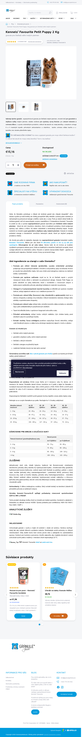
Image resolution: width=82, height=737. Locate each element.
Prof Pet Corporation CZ (30, 723)
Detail (23, 616)
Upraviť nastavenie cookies (52, 734)
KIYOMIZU (42, 723)
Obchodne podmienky (30, 2)
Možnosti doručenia (49, 159)
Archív (35, 712)
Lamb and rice (47, 542)
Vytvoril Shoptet (55, 730)
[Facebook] (58, 686)
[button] (39, 624)
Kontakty (18, 2)
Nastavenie (19, 372)
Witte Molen (55, 723)
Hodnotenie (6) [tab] (61, 204)
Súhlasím (62, 373)
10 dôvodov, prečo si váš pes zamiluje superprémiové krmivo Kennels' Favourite (40, 692)
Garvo (48, 723)
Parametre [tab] (39, 204)
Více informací (27, 368)
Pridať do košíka (32, 165)
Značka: (56, 42)
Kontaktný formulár (67, 694)
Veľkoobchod (10, 2)
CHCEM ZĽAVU (14, 727)
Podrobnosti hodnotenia (34, 41)
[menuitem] (8, 18)
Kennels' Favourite (16, 242)
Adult (38, 542)
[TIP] (58, 575)
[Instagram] (62, 686)
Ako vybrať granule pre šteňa (41, 354)
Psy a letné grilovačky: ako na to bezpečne (41, 678)
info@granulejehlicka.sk (68, 678)
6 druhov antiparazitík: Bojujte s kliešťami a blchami (41, 706)
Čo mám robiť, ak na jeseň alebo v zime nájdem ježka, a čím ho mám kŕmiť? (41, 684)
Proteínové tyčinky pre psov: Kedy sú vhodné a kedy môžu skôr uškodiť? (42, 699)
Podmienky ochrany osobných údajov (15, 688)
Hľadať (50, 13)
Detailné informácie (13, 143)
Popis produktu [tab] (17, 204)
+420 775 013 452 (66, 682)
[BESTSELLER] (23, 575)
